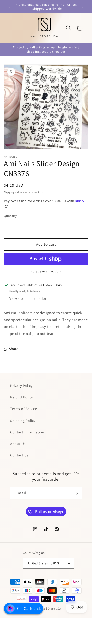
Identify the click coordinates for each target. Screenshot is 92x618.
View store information (28, 298)
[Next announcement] (82, 6)
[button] (10, 28)
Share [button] (13, 348)
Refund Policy (21, 397)
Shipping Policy (23, 420)
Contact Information (27, 432)
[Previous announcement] (9, 6)
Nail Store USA (51, 608)
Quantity (10, 216)
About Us (18, 443)
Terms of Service (23, 408)
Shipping (9, 192)
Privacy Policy (21, 385)
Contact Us (19, 455)
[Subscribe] (76, 493)
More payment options (46, 271)
